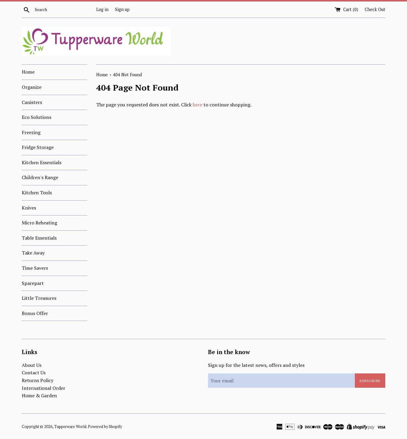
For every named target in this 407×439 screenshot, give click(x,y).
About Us (31, 365)
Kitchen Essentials (41, 162)
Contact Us (34, 372)
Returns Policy (37, 380)
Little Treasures (39, 298)
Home (28, 72)
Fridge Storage (38, 147)
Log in (102, 9)
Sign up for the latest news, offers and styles (256, 365)
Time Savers (35, 268)
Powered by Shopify (105, 426)
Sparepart (33, 283)
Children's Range (40, 177)
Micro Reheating (39, 222)
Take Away (33, 252)
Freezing (31, 132)
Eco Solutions (36, 117)
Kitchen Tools (37, 192)
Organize (31, 87)
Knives (29, 207)
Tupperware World (70, 426)
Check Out (375, 9)
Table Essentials (39, 238)
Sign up (122, 9)
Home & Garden (39, 395)
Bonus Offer (35, 313)
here (197, 104)
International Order (43, 388)
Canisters (32, 102)
